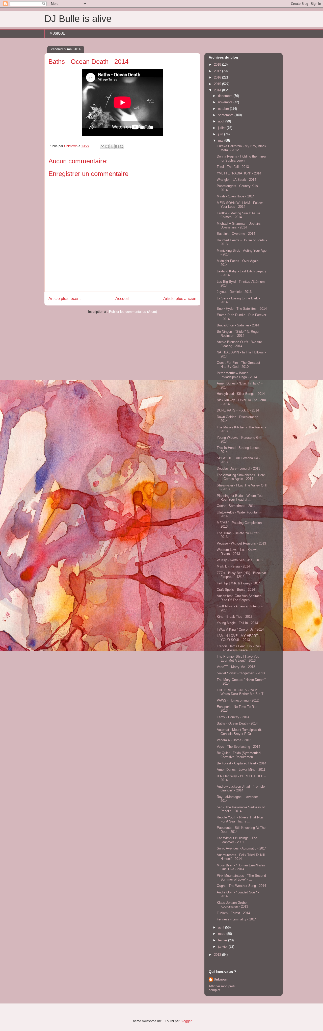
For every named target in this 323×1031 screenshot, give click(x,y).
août (221, 121)
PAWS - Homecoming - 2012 (238, 700)
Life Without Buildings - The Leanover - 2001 (237, 840)
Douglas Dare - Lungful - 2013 (238, 468)
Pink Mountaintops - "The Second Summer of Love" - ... (241, 878)
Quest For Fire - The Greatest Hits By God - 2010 (238, 365)
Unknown (221, 979)
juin (221, 134)
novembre (225, 102)
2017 (218, 71)
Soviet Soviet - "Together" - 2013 (241, 673)
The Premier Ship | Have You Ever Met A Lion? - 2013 (238, 658)
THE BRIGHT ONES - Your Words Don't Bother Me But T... (241, 692)
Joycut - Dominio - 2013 (234, 292)
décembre (225, 96)
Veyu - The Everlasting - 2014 (238, 747)
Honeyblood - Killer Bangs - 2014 (241, 394)
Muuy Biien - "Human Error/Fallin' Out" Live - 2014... (241, 867)
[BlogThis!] (107, 146)
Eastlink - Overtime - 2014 (236, 234)
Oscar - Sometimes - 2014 (236, 506)
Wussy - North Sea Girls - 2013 (239, 560)
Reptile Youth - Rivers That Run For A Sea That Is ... (240, 819)
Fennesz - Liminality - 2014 (236, 919)
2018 (218, 64)
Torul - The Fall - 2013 (233, 167)
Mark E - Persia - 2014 (233, 566)
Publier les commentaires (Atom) (133, 312)
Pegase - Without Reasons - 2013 (241, 543)
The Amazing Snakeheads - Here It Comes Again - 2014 (241, 477)
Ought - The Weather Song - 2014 (241, 886)
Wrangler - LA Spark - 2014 (236, 180)
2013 (218, 955)
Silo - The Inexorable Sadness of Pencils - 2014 (241, 809)
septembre (226, 115)
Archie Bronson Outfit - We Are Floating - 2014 (239, 344)
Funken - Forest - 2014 (233, 913)
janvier (223, 946)
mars (222, 934)
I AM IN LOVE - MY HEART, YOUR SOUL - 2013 (238, 638)
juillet (222, 128)
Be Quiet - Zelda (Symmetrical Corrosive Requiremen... (239, 755)
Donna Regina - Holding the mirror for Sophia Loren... (241, 158)
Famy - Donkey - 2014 (233, 717)
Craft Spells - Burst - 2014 (236, 589)
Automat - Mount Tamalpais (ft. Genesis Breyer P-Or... (239, 732)
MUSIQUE (57, 33)
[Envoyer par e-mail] (102, 146)
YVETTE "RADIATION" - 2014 (239, 173)
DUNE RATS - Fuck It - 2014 (238, 410)
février (223, 940)
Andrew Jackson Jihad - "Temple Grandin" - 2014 (241, 788)
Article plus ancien (179, 298)
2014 (218, 90)
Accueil (122, 298)
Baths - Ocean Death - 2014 (237, 723)
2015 (218, 84)
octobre (224, 109)
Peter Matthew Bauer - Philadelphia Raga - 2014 (237, 375)
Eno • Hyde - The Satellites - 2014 (242, 309)
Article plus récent (64, 298)
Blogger (185, 1021)
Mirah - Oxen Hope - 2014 (235, 196)
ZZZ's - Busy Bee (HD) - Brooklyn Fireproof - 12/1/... (241, 575)
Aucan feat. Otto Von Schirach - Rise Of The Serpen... (240, 598)
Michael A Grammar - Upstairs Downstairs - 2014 (239, 225)
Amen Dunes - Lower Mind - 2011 (241, 769)
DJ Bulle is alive (78, 18)
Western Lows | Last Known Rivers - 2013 (237, 552)
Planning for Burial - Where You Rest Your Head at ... (239, 498)
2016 (218, 77)
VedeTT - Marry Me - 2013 (236, 667)
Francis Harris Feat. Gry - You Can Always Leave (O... (239, 648)
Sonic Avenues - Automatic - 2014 (241, 848)
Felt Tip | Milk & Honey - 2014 (238, 583)
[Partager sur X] (112, 146)
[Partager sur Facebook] (116, 146)
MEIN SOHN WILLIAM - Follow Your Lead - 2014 (239, 205)
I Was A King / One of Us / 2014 (240, 629)
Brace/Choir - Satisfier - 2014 (238, 325)
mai (221, 140)
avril (221, 927)
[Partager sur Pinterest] (121, 146)
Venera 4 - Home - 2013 (234, 740)
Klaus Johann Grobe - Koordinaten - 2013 (233, 905)
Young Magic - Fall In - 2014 (237, 623)
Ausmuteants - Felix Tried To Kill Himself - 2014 (241, 857)
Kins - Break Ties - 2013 (234, 616)
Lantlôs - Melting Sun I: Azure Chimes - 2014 (238, 215)
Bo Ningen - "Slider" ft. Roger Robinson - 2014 (238, 334)
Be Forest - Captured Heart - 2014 (241, 763)
